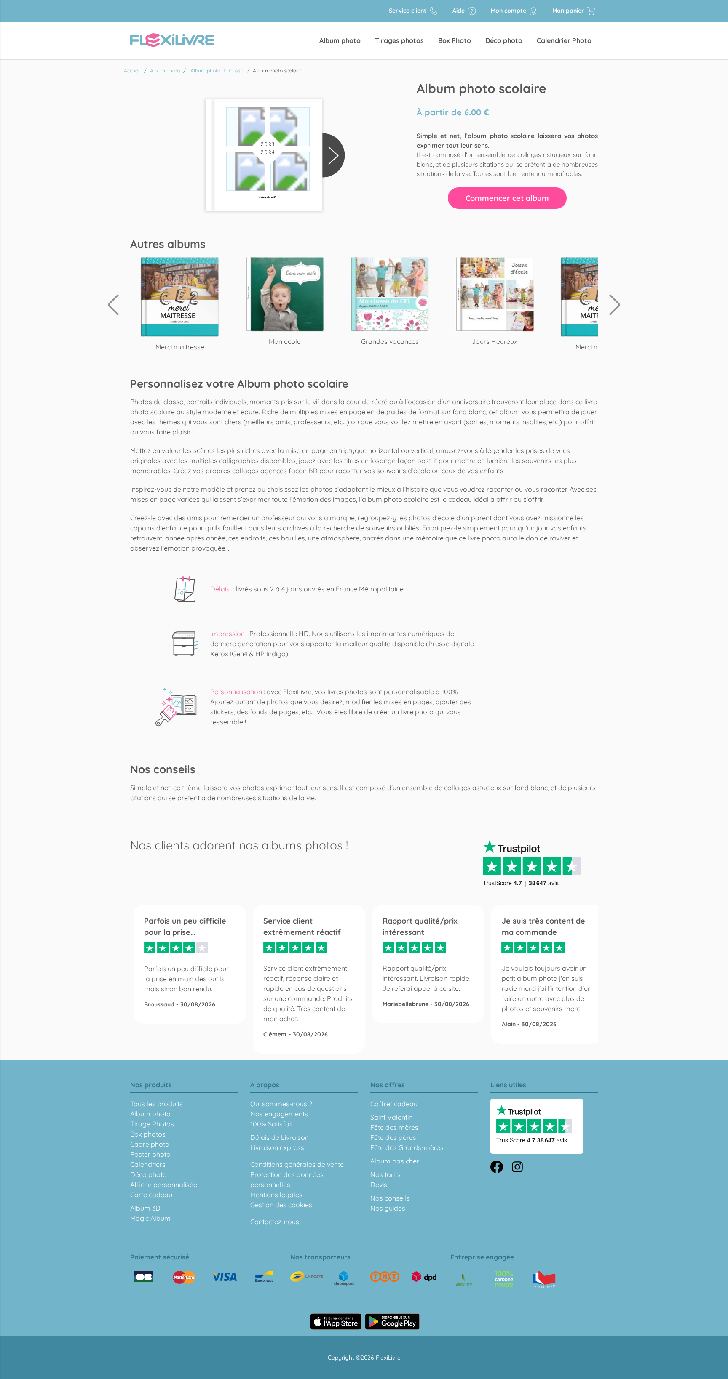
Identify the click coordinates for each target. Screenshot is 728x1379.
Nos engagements (279, 1114)
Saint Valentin (391, 1117)
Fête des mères (394, 1127)
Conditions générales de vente (297, 1164)
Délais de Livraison (279, 1137)
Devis (378, 1184)
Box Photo (454, 40)
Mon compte (509, 10)
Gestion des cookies (281, 1205)
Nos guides (387, 1208)
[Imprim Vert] (464, 1280)
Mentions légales (276, 1194)
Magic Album (150, 1218)
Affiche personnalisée (163, 1184)
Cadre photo (149, 1144)
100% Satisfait (271, 1124)
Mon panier (569, 10)
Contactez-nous (274, 1221)
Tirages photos (399, 40)
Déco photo (503, 40)
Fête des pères (393, 1137)
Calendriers (148, 1164)
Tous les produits (156, 1103)
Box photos (148, 1134)
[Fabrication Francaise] (504, 1279)
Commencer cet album (507, 198)
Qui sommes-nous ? (281, 1103)
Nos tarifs (385, 1174)
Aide (459, 10)
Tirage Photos (152, 1124)
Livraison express (277, 1147)
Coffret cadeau (394, 1103)
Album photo (340, 40)
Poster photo (150, 1154)
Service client (408, 10)
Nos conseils (390, 1198)
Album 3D (145, 1208)
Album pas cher (394, 1161)
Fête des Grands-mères (407, 1147)
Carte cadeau (151, 1194)
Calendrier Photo (564, 40)
